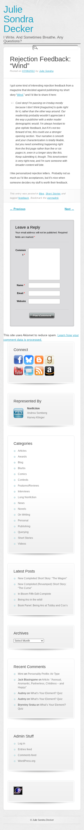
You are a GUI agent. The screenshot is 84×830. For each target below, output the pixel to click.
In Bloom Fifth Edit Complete (34, 593)
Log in (21, 743)
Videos (22, 543)
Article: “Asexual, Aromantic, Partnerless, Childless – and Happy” (41, 683)
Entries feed (25, 749)
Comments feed (27, 755)
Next (69, 209)
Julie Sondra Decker (18, 19)
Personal (23, 520)
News (21, 503)
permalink (53, 198)
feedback (23, 198)
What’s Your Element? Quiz (46, 693)
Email (21, 293)
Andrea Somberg (37, 412)
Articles (22, 450)
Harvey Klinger (36, 417)
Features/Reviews (28, 485)
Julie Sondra (46, 71)
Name (21, 285)
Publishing (24, 526)
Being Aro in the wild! (30, 599)
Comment (21, 252)
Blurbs (21, 468)
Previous (17, 209)
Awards (22, 456)
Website (21, 301)
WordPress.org (26, 760)
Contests (23, 479)
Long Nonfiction (27, 497)
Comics (22, 474)
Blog (41, 193)
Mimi (20, 673)
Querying (23, 532)
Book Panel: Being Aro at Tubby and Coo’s (43, 605)
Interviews (24, 491)
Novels (22, 508)
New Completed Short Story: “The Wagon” (42, 578)
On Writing (24, 514)
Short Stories (53, 193)
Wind (20, 94)
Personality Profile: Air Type (44, 673)
